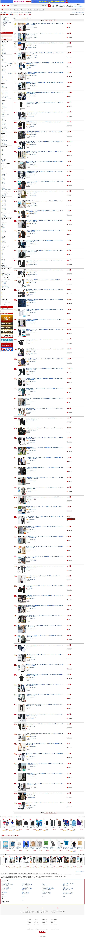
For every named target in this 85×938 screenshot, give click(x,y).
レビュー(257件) (33, 233)
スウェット (4, 52)
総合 (3, 16)
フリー (3, 157)
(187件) (81, 867)
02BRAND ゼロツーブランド (32, 430)
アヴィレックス (5, 128)
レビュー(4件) (32, 577)
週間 (28, 18)
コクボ (3, 119)
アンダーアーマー (5, 130)
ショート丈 (4, 216)
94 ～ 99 (3, 183)
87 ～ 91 (3, 244)
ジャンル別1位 (41, 9)
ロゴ (2, 59)
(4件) (46, 830)
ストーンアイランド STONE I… (52, 827)
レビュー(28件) (33, 746)
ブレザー (3, 271)
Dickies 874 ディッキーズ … (18, 864)
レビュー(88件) (33, 391)
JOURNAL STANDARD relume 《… (5, 865)
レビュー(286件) (33, 697)
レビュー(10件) (33, 667)
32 (2, 250)
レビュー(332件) (33, 489)
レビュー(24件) (33, 805)
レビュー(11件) (33, 440)
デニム (3, 49)
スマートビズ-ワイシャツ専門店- (32, 195)
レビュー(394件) (33, 213)
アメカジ (3, 70)
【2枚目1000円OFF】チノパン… (53, 864)
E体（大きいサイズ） (6, 287)
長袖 (2, 86)
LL (2, 150)
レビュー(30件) (33, 154)
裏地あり (3, 161)
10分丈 (3, 113)
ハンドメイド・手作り (6, 279)
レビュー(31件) (33, 618)
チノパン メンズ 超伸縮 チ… (32, 864)
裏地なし (3, 160)
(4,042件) (34, 867)
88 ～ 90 (3, 179)
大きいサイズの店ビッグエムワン (32, 568)
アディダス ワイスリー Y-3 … (59, 827)
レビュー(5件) (32, 460)
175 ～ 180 (4, 202)
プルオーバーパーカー (6, 275)
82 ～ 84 (3, 174)
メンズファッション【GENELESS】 (33, 37)
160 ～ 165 (4, 201)
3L (2, 151)
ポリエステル (4, 42)
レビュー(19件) (33, 450)
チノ (2, 45)
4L (2, 155)
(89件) (20, 867)
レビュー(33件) (33, 509)
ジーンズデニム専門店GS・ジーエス (33, 420)
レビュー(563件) (33, 85)
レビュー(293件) (33, 65)
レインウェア (5, 23)
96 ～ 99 (3, 227)
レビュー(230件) (33, 114)
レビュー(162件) (33, 174)
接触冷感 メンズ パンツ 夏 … (12, 864)
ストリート (4, 69)
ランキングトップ (17, 9)
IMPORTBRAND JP (30, 588)
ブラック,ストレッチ (27, 12)
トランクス (4, 304)
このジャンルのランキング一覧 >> (78, 12)
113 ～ (3, 234)
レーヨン (3, 48)
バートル (3, 124)
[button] (57, 5)
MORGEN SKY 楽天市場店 (31, 797)
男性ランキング (23, 9)
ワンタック (4, 195)
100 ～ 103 (4, 232)
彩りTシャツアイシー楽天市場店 (32, 27)
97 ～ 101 (3, 237)
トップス (4, 18)
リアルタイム (36, 9)
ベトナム (3, 104)
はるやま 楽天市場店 (30, 294)
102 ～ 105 (4, 240)
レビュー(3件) (32, 351)
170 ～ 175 (4, 200)
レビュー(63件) (33, 529)
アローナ (29, 185)
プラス (3, 165)
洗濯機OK (3, 188)
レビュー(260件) (33, 282)
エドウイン (4, 127)
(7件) (13, 830)
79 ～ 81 (3, 175)
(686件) (61, 867)
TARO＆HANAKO (30, 748)
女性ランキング (29, 9)
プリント (3, 58)
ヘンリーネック (5, 144)
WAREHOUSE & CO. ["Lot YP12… (46, 848)
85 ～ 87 (3, 177)
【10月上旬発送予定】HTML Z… (26, 848)
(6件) (67, 830)
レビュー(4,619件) (33, 45)
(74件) (74, 867)
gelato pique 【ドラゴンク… (18, 848)
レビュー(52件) (33, 272)
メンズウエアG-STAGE (31, 254)
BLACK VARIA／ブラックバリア (32, 264)
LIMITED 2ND (29, 412)
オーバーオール (5, 21)
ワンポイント (4, 62)
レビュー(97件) (33, 193)
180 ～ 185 (4, 204)
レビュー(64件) (33, 785)
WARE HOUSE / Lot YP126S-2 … (33, 848)
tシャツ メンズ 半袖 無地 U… (73, 848)
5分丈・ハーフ (4, 116)
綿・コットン (4, 44)
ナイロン (3, 46)
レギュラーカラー (5, 300)
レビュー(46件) (33, 312)
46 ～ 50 (3, 260)
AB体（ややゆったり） (6, 285)
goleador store (29, 647)
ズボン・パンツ (5, 19)
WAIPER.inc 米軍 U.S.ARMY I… (39, 864)
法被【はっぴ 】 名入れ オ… (39, 827)
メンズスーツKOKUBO (31, 116)
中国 (2, 102)
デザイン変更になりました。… (12, 827)
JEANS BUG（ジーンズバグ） (32, 550)
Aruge (28, 215)
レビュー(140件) (33, 243)
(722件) (54, 867)
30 (2, 252)
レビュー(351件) (33, 292)
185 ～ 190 (4, 206)
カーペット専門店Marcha (31, 373)
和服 (3, 24)
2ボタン (3, 220)
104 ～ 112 (4, 231)
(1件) (40, 867)
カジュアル (4, 66)
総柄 (2, 60)
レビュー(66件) (33, 539)
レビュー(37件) (33, 470)
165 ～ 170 (4, 198)
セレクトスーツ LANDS (31, 442)
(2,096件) (74, 851)
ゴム (2, 168)
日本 (2, 103)
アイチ (28, 600)
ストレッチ (4, 39)
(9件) (40, 830)
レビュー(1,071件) (33, 35)
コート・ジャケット (6, 20)
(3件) (67, 867)
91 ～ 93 (3, 182)
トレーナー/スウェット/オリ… (79, 827)
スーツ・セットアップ (7, 22)
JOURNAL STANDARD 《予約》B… (32, 827)
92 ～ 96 (3, 241)
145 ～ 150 (4, 210)
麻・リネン (4, 50)
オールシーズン (5, 80)
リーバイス (4, 120)
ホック (3, 171)
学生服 (4, 25)
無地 (2, 56)
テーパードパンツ (5, 96)
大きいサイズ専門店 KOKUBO (32, 353)
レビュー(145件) (33, 736)
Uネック (3, 141)
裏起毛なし (4, 224)
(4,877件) (13, 867)
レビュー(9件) (32, 795)
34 (2, 253)
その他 (4, 30)
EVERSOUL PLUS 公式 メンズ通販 (32, 274)
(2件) (20, 830)
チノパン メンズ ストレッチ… (25, 864)
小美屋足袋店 (29, 67)
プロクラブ (4, 123)
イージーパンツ (5, 92)
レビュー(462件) (33, 223)
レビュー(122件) (33, 144)
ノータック (4, 194)
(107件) (74, 830)
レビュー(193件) (33, 322)
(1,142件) (27, 867)
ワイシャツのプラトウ (31, 511)
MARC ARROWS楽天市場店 (31, 579)
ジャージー (4, 53)
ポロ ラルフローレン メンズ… (46, 827)
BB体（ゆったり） (5, 286)
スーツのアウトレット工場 (31, 136)
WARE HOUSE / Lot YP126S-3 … (39, 848)
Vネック (3, 143)
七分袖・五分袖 (5, 87)
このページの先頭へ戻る (80, 871)
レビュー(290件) (33, 26)
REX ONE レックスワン (31, 807)
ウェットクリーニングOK (6, 189)
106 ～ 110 (4, 242)
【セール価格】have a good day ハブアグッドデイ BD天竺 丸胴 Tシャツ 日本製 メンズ (43, 575)
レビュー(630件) (33, 164)
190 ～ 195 (4, 209)
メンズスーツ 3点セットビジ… (19, 827)
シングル (3, 247)
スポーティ (4, 71)
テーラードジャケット (6, 269)
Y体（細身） (4, 282)
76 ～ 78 (3, 178)
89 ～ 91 (3, 228)
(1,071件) (47, 867)
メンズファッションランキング (22, 14)
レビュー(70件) (33, 687)
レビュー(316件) (33, 549)
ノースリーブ (4, 89)
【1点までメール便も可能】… (66, 827)
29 (2, 257)
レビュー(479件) (33, 183)
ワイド (3, 137)
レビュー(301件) (33, 410)
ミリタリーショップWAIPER (31, 481)
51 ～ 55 (3, 263)
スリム (3, 134)
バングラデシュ (5, 110)
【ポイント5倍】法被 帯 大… (5, 827)
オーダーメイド (5, 29)
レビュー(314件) (33, 134)
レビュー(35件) (33, 657)
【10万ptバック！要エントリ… (59, 848)
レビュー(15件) (33, 766)
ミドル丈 (3, 215)
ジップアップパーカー (6, 274)
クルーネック (4, 140)
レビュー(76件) (33, 302)
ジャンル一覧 (74, 9)
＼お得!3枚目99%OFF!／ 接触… (80, 864)
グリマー (3, 122)
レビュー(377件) (33, 628)
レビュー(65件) (33, 361)
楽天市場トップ (3, 12)
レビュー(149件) (33, 95)
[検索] (49, 5)
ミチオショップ (30, 402)
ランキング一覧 (4, 311)
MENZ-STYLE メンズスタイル (32, 629)
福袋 (3, 27)
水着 (3, 26)
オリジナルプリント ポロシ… (72, 827)
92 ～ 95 (3, 230)
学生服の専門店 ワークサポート (32, 47)
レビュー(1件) (32, 371)
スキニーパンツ (5, 93)
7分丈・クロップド (5, 114)
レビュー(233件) (33, 124)
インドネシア (4, 107)
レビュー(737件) (33, 203)
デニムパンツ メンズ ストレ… (46, 864)
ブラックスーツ (5, 266)
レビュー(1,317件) (33, 75)
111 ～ (3, 238)
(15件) (6, 830)
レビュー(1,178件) (33, 55)
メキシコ (3, 108)
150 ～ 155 (4, 208)
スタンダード (4, 135)
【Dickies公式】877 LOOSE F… (66, 864)
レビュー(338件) (33, 637)
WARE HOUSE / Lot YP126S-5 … (12, 848)
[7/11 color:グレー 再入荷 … (73, 864)
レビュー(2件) (32, 262)
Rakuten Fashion (30, 521)
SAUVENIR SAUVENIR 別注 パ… (5, 848)
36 (2, 254)
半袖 (2, 85)
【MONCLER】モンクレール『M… (26, 827)
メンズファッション (19, 12)
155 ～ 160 (4, 205)
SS (2, 154)
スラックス (4, 97)
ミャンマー (4, 106)
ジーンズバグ (4, 131)
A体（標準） (4, 283)
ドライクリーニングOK (6, 190)
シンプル (3, 67)
